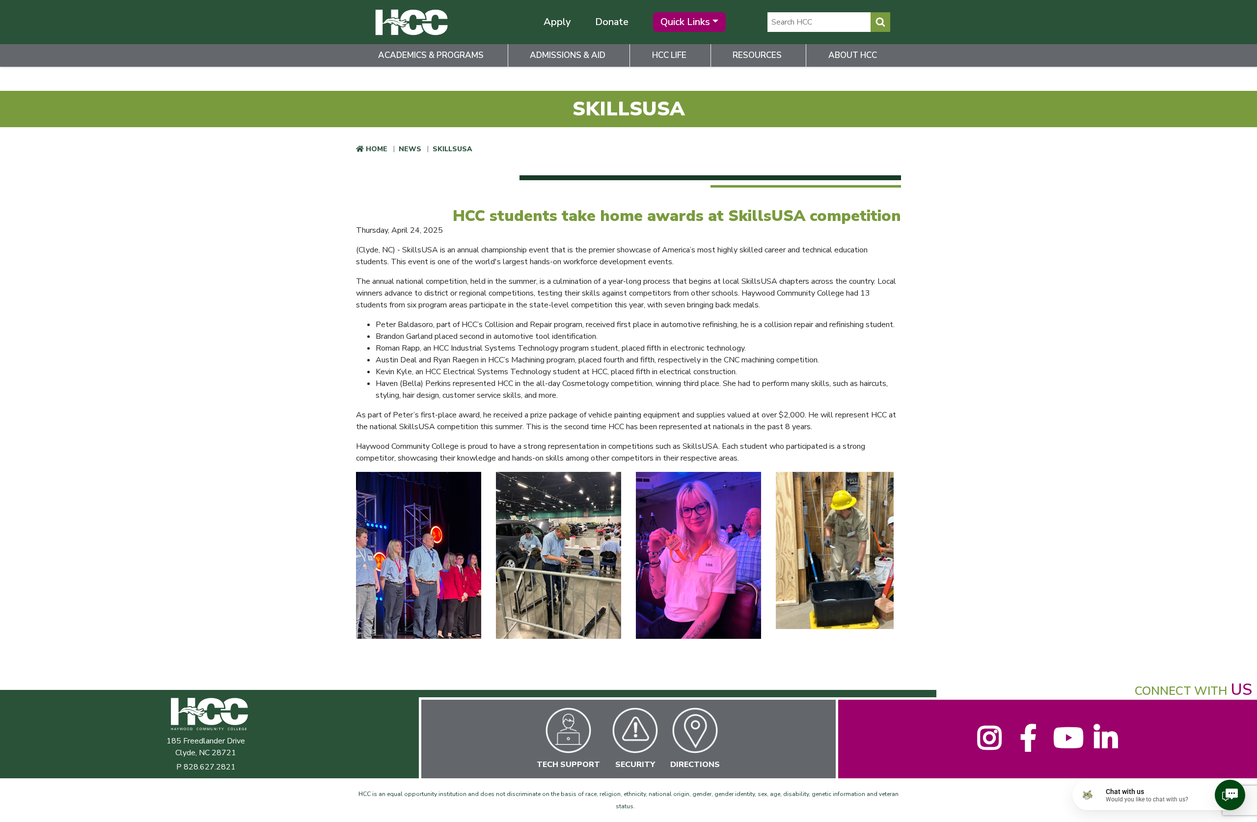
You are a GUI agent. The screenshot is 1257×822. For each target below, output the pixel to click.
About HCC (852, 55)
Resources (757, 55)
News (410, 149)
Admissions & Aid (567, 55)
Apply (557, 21)
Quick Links (685, 21)
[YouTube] (1066, 745)
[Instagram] (989, 745)
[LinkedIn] (1105, 745)
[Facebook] (1027, 745)
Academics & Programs (431, 55)
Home (376, 149)
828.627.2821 (210, 767)
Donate (611, 21)
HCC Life (669, 55)
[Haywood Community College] (411, 22)
